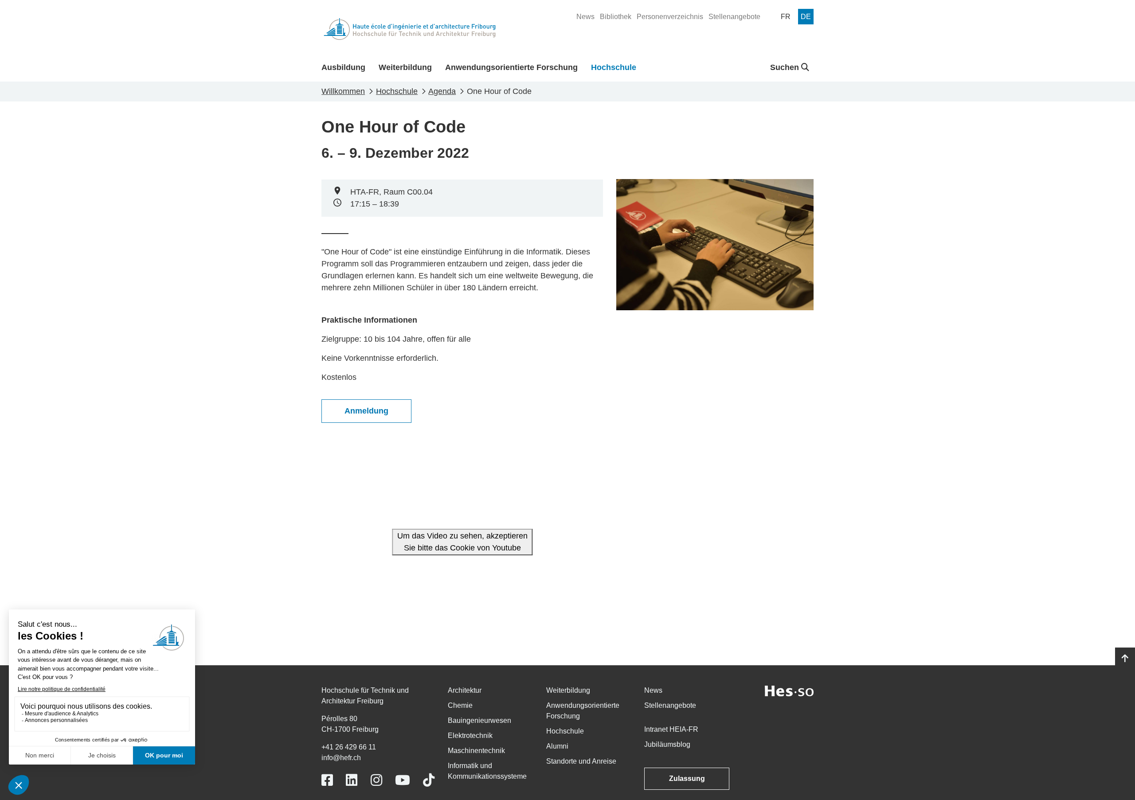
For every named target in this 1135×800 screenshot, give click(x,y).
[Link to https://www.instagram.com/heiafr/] (376, 780)
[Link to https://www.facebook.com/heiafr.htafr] (327, 780)
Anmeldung (366, 410)
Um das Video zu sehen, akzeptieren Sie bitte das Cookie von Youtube (462, 541)
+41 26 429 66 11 (348, 747)
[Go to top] (1125, 659)
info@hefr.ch (341, 757)
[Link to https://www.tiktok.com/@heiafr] (428, 780)
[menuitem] (585, 17)
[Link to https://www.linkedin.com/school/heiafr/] (351, 780)
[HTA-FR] (409, 29)
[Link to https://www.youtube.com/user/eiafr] (402, 780)
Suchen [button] (785, 67)
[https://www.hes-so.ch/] (789, 690)
